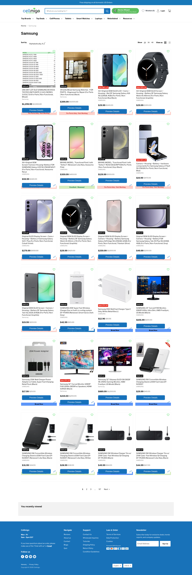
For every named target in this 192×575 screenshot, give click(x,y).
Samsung (25, 99)
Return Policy (88, 548)
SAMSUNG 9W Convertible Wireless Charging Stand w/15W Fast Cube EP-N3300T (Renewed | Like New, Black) (37, 455)
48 (152, 42)
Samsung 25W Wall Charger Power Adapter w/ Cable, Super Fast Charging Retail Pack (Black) (38, 381)
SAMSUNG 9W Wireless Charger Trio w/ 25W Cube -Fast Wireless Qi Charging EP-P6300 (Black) (114, 455)
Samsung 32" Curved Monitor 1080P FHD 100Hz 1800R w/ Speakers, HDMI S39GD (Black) (76, 386)
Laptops (99, 18)
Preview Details (36, 110)
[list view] (169, 42)
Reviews (67, 534)
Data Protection (112, 538)
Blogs (66, 545)
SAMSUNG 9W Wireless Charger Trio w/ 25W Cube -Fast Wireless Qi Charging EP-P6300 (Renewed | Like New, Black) (152, 455)
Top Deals (40, 18)
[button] (54, 111)
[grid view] (165, 42)
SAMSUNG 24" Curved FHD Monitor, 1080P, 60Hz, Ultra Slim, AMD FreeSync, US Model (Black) (152, 310)
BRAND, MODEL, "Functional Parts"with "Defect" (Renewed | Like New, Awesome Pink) (77, 164)
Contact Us (87, 534)
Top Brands (26, 18)
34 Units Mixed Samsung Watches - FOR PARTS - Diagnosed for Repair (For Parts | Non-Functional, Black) (76, 92)
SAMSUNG (101, 100)
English (116, 566)
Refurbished (112, 18)
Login (163, 11)
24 (145, 42)
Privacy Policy (33, 564)
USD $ (126, 566)
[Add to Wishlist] (54, 51)
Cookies (109, 541)
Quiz (65, 548)
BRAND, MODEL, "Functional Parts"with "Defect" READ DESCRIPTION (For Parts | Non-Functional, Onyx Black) (114, 164)
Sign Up (165, 544)
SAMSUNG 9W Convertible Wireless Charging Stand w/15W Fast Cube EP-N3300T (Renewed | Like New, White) (75, 455)
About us (67, 538)
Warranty (24, 564)
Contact (67, 541)
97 (100, 489)
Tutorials (86, 541)
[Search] (107, 11)
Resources (127, 18)
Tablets (68, 18)
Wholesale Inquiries (91, 538)
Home (23, 26)
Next (106, 489)
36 (149, 42)
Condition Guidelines (91, 552)
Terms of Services (113, 534)
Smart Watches (83, 18)
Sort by (24, 42)
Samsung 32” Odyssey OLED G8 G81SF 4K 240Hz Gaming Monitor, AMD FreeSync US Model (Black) (114, 381)
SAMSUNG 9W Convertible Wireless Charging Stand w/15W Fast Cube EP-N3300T (151, 381)
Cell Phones (55, 18)
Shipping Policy (89, 545)
